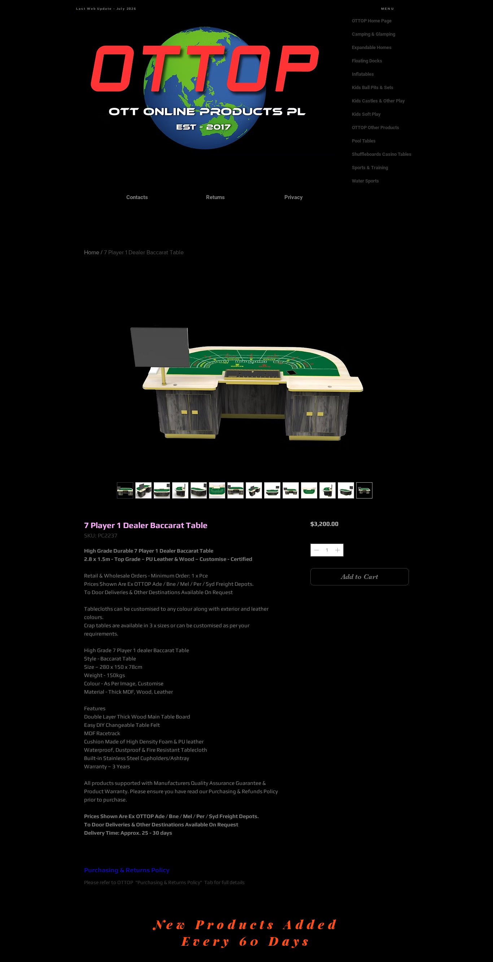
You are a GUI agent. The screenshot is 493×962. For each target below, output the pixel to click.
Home (91, 252)
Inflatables (363, 74)
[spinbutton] (327, 550)
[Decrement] (315, 550)
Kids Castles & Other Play (378, 101)
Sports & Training (370, 167)
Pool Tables (364, 141)
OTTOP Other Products (375, 127)
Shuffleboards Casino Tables (381, 154)
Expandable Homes (372, 47)
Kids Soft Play (366, 114)
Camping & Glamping (373, 34)
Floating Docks (367, 60)
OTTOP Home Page (372, 20)
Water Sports (365, 181)
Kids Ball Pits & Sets (372, 87)
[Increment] (338, 550)
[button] (74, 12)
